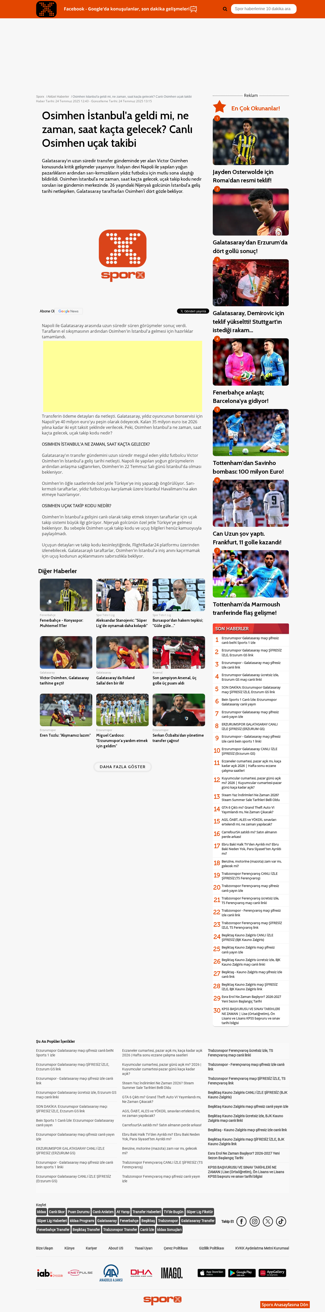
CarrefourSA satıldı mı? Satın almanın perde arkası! (162, 1125)
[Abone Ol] (68, 311)
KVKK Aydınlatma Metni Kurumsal (262, 1248)
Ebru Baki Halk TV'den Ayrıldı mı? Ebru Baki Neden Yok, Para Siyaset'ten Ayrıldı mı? (251, 849)
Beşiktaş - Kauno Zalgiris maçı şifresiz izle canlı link (247, 1130)
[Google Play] (242, 1276)
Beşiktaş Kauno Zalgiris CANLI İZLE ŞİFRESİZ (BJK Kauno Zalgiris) (247, 937)
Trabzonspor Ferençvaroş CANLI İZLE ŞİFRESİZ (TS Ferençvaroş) (250, 875)
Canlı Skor (57, 1212)
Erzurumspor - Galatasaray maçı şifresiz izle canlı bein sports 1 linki (251, 738)
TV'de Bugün (174, 1212)
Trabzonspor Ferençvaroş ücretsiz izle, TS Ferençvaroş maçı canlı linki (250, 900)
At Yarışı (123, 1212)
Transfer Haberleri (147, 1212)
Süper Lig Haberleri (52, 1221)
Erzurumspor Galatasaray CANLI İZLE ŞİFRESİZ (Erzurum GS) (249, 751)
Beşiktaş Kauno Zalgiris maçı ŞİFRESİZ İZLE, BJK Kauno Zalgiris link (250, 986)
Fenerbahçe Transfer (53, 1230)
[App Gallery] (272, 1275)
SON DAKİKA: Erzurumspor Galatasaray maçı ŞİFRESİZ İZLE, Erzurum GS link (251, 689)
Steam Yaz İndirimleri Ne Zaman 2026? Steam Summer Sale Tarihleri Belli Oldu (251, 797)
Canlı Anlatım (103, 1212)
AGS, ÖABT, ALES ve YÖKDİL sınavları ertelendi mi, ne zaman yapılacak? (249, 821)
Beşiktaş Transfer (86, 1230)
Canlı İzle (147, 1230)
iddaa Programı (82, 1221)
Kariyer (91, 1248)
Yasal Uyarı (143, 1248)
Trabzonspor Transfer (120, 1230)
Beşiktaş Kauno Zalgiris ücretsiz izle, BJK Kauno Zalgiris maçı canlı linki (251, 962)
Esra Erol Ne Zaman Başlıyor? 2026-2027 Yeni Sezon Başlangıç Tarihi (251, 998)
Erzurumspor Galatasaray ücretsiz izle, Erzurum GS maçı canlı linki (250, 677)
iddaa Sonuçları (169, 1230)
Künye (69, 1248)
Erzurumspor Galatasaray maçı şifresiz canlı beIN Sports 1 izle (250, 640)
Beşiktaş (148, 1221)
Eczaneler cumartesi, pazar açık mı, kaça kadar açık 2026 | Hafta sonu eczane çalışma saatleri (251, 765)
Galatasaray (107, 1221)
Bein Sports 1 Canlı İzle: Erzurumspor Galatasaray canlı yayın (249, 701)
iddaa (41, 1212)
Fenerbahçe (129, 1221)
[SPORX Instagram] (254, 1221)
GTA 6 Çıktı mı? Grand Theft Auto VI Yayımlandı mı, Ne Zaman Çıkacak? (248, 809)
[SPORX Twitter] (267, 1221)
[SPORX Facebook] (241, 1221)
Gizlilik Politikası (211, 1248)
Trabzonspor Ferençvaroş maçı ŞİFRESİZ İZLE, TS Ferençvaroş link (252, 925)
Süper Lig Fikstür (200, 1212)
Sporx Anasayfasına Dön (285, 1304)
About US (115, 1248)
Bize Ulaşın (44, 1248)
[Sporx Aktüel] (46, 9)
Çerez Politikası (176, 1248)
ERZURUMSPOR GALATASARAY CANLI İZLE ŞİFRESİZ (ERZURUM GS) (250, 726)
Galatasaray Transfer (198, 1221)
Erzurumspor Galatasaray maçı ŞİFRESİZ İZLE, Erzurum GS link (252, 652)
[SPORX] (162, 1301)
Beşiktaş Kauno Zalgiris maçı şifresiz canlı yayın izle (248, 1106)
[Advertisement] (122, 376)
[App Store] (211, 1275)
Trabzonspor (168, 1221)
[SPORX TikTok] (281, 1221)
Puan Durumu (79, 1212)
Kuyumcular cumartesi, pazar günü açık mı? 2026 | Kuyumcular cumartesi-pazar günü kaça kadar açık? (252, 783)
